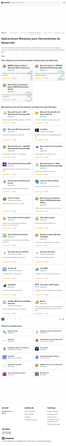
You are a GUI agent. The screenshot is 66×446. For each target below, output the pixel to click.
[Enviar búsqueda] (12, 2)
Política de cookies (52, 417)
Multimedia (50, 32)
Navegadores (57, 32)
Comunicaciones (23, 32)
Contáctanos (28, 417)
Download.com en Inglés (31, 420)
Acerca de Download (30, 411)
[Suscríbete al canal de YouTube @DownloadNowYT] (9, 433)
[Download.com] (5, 3)
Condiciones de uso (52, 414)
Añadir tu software (29, 414)
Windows (3, 32)
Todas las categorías (14, 32)
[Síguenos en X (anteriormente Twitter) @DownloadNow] (6, 433)
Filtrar (3, 56)
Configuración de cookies (53, 424)
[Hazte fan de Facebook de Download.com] (3, 433)
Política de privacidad (52, 411)
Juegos (45, 32)
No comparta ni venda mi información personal (53, 420)
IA (42, 32)
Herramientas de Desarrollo (34, 32)
